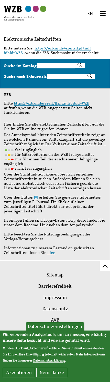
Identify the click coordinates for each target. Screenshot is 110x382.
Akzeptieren (19, 372)
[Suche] (80, 65)
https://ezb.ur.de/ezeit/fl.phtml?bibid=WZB (47, 50)
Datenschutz (55, 309)
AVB (55, 320)
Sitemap (55, 275)
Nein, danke (52, 372)
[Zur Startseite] (19, 13)
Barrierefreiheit (55, 286)
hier (51, 252)
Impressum (55, 297)
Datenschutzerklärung (49, 360)
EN (90, 14)
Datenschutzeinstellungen (55, 326)
